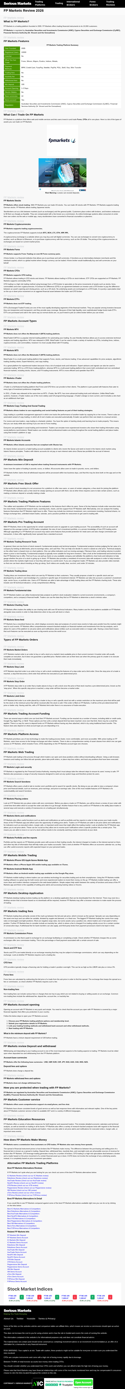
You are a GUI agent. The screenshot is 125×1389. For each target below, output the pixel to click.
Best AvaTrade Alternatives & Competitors (23, 1214)
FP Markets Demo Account (17, 1238)
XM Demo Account (14, 1272)
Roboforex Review (27, 1178)
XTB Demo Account (14, 1262)
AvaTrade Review (26, 1180)
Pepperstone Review (29, 1188)
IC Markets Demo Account (17, 1242)
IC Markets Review (27, 1176)
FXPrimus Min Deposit (16, 1279)
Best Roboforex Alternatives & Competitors (23, 1211)
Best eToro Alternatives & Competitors (21, 1226)
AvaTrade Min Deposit (15, 1250)
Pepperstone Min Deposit (17, 1264)
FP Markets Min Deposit (16, 1235)
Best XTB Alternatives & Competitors (21, 1218)
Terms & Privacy (46, 1318)
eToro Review (23, 1193)
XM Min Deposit (13, 1269)
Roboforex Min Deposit (16, 1245)
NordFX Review (25, 1183)
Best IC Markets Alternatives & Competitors (24, 1209)
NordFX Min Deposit (15, 1255)
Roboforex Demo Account (17, 1247)
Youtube (31, 1318)
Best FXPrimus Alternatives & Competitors (23, 1228)
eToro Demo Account (15, 1277)
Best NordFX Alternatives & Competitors (22, 1216)
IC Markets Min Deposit (16, 1240)
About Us (8, 1318)
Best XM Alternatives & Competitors (21, 1223)
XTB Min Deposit (13, 1259)
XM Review (22, 1190)
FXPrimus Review (27, 1195)
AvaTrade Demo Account (16, 1252)
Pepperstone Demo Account (18, 1267)
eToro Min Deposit (14, 1274)
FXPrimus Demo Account (17, 1281)
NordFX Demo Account (16, 1257)
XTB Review (22, 1185)
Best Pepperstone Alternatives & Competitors (24, 1221)
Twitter (20, 1318)
